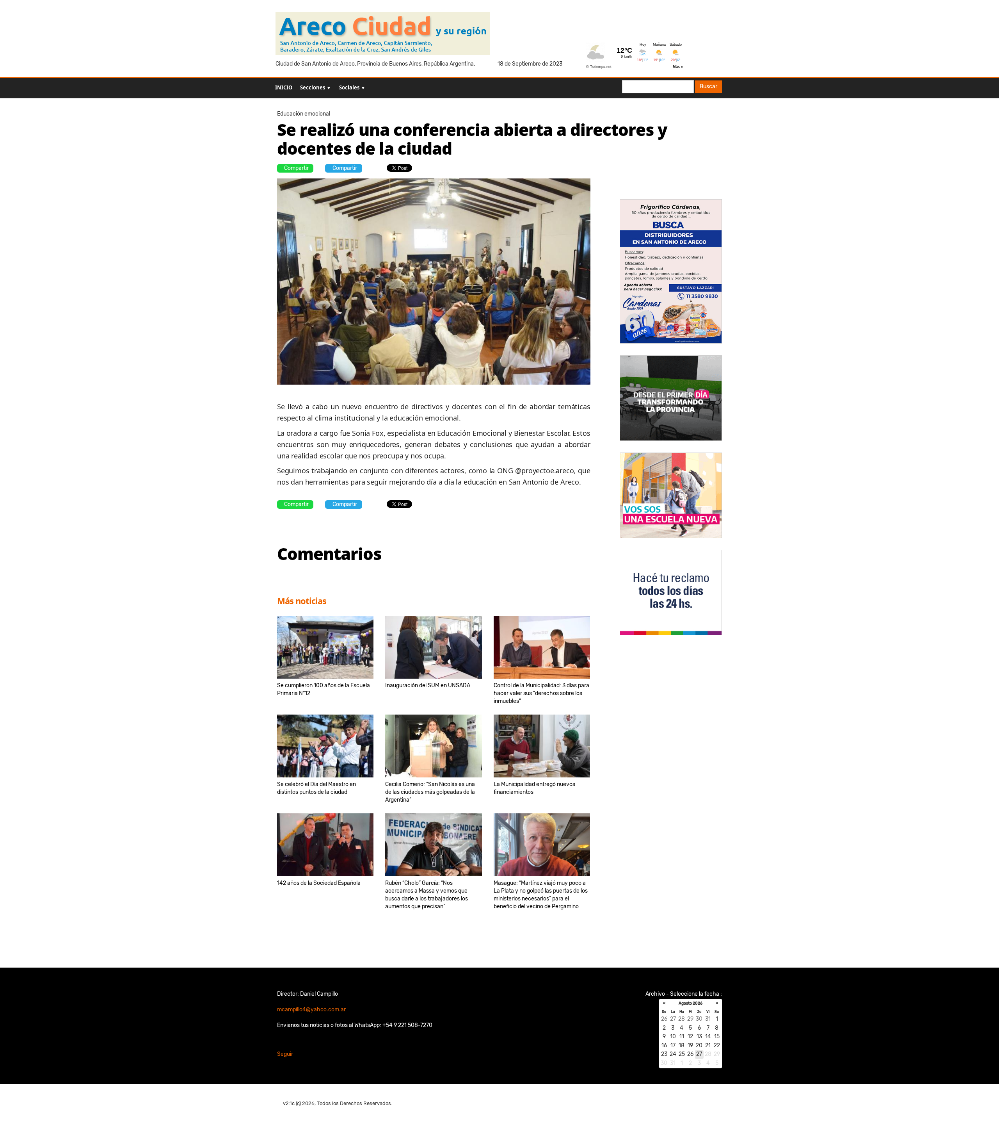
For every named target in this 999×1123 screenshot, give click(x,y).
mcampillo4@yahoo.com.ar (311, 1009)
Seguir (285, 1054)
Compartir (296, 168)
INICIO (283, 87)
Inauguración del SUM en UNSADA (427, 685)
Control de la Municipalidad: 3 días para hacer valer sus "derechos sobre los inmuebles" (541, 693)
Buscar (708, 86)
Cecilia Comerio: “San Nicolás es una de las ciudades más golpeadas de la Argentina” (430, 792)
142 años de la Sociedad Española (319, 883)
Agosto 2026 (690, 1003)
